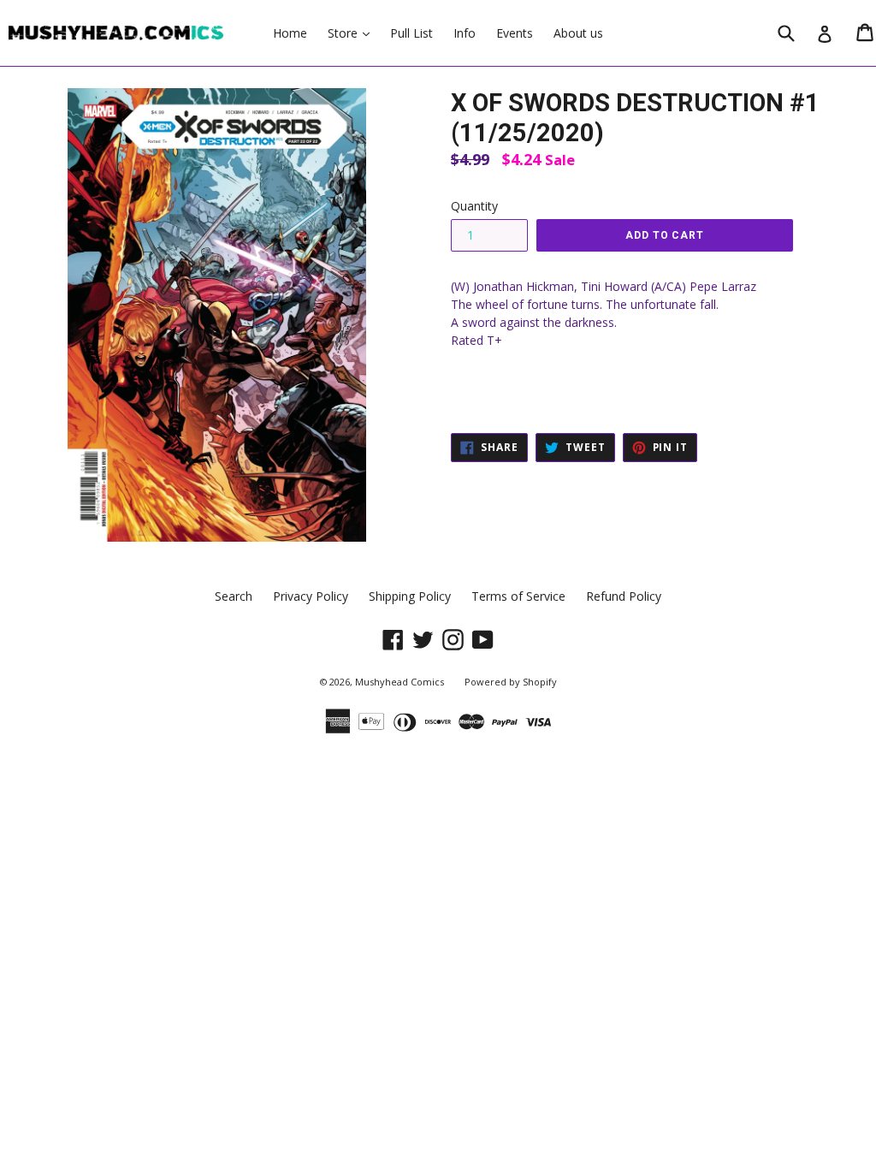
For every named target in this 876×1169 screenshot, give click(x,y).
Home (290, 33)
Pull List (411, 33)
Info (464, 33)
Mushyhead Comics (399, 681)
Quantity (474, 206)
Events (514, 33)
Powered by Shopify (511, 681)
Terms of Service (518, 596)
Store (353, 32)
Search (233, 596)
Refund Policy (623, 596)
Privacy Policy (310, 596)
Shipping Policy (410, 596)
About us (578, 33)
